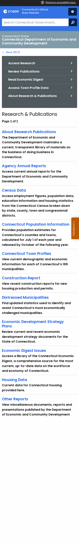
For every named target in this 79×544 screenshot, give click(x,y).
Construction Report (21, 278)
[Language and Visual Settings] (72, 12)
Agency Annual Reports (24, 166)
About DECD (13, 52)
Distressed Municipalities (25, 297)
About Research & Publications (32, 96)
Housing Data (14, 379)
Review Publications (24, 71)
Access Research (21, 63)
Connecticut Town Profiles (26, 253)
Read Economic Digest (25, 79)
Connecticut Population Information (35, 224)
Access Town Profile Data (28, 88)
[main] (39, 287)
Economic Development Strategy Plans (33, 324)
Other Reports (15, 399)
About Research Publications (29, 131)
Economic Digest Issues (24, 350)
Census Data (14, 190)
